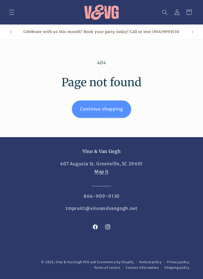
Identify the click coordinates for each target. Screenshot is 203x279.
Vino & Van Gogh (69, 262)
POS (86, 262)
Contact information (142, 268)
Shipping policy (176, 268)
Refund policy (150, 262)
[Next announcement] (192, 32)
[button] (12, 12)
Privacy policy (178, 262)
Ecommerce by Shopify (115, 262)
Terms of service (107, 268)
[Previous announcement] (10, 32)
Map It (101, 172)
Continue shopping (101, 109)
